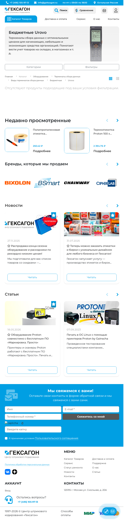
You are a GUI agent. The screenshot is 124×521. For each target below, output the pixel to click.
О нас (96, 19)
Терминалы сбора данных (67, 76)
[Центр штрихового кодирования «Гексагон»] (17, 10)
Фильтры (91, 67)
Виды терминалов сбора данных (27, 80)
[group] (32, 141)
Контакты (113, 19)
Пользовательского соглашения (56, 438)
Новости (14, 205)
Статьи (12, 294)
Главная (9, 76)
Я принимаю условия (43, 438)
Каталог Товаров (74, 458)
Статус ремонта (73, 467)
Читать (32, 277)
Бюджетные (56, 80)
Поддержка (99, 463)
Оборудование (40, 76)
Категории (33, 67)
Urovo (71, 80)
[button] (107, 120)
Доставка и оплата (56, 19)
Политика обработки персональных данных (27, 464)
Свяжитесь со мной (91, 416)
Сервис (81, 19)
